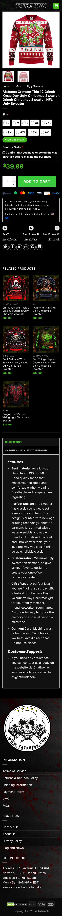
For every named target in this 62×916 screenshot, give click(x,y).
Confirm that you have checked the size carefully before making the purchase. (30, 154)
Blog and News (13, 848)
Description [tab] (13, 442)
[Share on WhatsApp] (6, 247)
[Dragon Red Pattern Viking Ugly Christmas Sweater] (16, 394)
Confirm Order (12, 147)
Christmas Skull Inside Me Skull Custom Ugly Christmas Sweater (15, 311)
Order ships (30, 239)
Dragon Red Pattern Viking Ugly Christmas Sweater (15, 417)
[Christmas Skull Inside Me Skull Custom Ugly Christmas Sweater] (16, 288)
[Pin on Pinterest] (33, 247)
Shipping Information (17, 785)
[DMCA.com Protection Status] (17, 904)
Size (6, 114)
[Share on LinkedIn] (39, 247)
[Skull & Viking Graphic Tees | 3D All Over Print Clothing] (31, 6)
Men (18, 86)
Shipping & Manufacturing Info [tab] (26, 450)
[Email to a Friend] (26, 247)
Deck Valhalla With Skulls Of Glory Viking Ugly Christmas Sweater (15, 364)
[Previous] (8, 40)
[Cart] (56, 6)
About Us (8, 834)
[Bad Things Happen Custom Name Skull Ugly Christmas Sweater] (46, 339)
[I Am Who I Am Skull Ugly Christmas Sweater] (46, 288)
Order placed (9, 239)
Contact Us (10, 827)
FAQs (6, 805)
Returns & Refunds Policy (20, 778)
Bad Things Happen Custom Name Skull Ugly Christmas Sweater (44, 364)
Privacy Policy (12, 841)
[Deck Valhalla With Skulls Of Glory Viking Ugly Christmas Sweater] (16, 339)
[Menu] (4, 5)
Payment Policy (13, 791)
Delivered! (54, 239)
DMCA (6, 798)
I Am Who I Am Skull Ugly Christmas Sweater (44, 311)
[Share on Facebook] (12, 247)
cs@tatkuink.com (23, 677)
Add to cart (37, 181)
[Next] (54, 40)
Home (5, 86)
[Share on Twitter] (19, 247)
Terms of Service (14, 771)
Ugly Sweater (35, 86)
